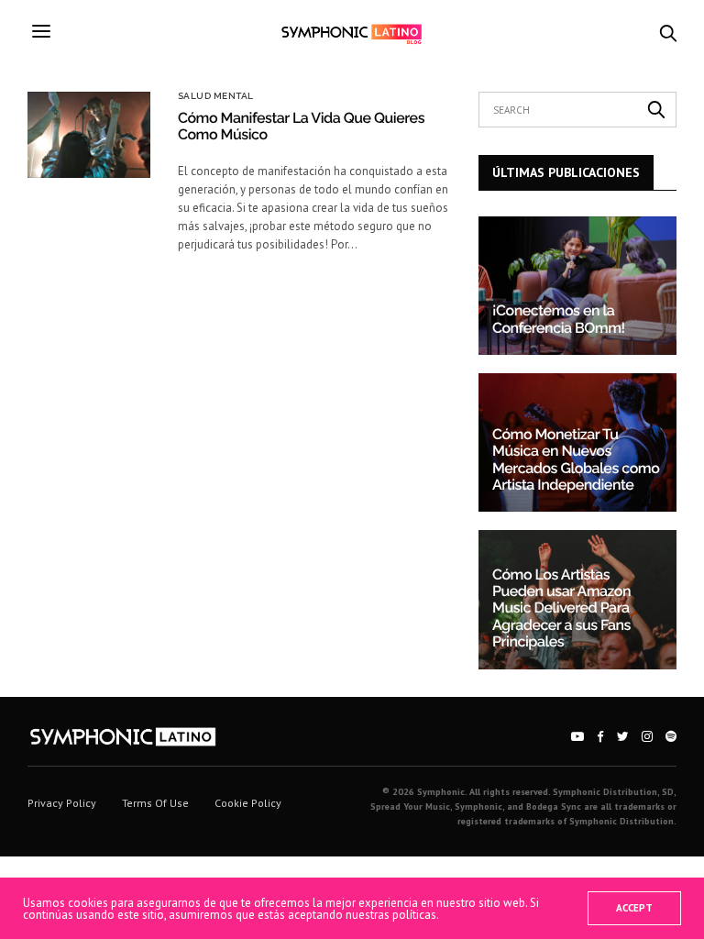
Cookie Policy (247, 803)
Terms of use (155, 803)
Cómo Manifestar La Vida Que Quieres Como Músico (301, 126)
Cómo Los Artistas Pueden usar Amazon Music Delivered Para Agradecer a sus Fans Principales (561, 608)
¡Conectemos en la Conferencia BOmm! (558, 319)
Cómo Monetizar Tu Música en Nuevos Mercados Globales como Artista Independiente (575, 459)
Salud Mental (216, 96)
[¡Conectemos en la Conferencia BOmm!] (577, 285)
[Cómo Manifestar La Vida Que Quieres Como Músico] (89, 135)
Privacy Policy (62, 803)
